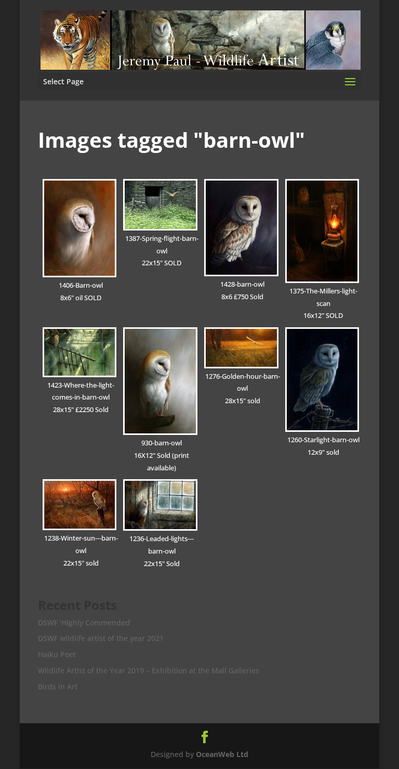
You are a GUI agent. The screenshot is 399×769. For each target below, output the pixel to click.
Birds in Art (57, 686)
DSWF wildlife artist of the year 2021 (101, 638)
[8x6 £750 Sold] (241, 227)
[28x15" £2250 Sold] (80, 352)
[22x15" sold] (80, 504)
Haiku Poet (57, 654)
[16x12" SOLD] (322, 231)
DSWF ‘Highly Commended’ (84, 622)
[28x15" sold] (241, 347)
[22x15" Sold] (160, 505)
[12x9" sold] (322, 379)
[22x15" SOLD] (160, 204)
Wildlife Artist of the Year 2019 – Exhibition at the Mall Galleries (148, 670)
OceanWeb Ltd (222, 754)
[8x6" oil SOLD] (80, 228)
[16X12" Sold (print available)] (160, 381)
